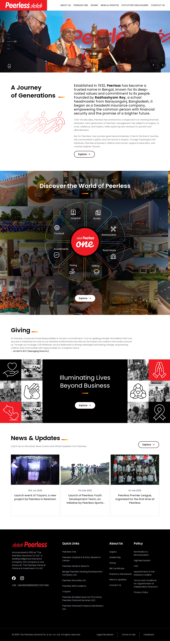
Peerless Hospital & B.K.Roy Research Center (81, 559)
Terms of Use (128, 634)
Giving (94, 5)
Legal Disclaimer (105, 634)
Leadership (115, 557)
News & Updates (110, 5)
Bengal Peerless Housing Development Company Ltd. (82, 573)
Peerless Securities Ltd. (74, 580)
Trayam (66, 591)
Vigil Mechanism (142, 560)
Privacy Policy (141, 592)
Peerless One (80, 5)
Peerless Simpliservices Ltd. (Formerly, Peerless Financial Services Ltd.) (82, 599)
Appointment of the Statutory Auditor (144, 573)
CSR (136, 566)
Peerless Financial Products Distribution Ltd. (82, 607)
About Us (65, 5)
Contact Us (158, 5)
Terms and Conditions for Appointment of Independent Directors (146, 583)
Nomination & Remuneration (141, 553)
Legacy (113, 551)
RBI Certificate (116, 568)
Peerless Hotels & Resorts (75, 566)
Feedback (149, 634)
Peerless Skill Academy (74, 585)
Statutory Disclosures (135, 5)
